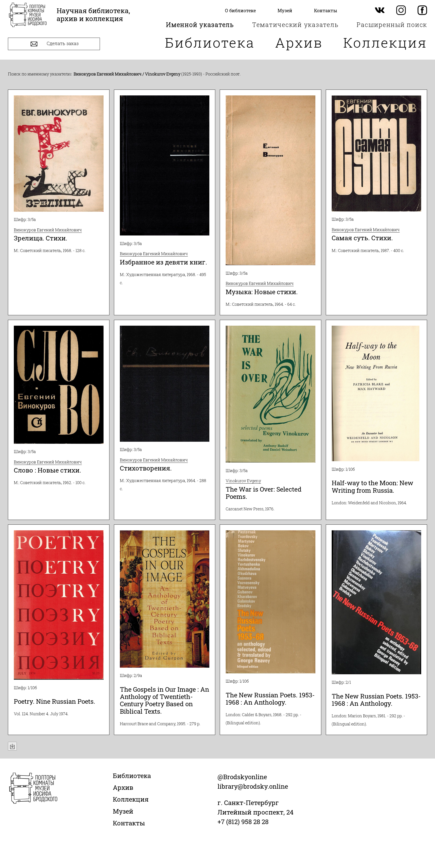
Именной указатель (200, 25)
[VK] (379, 10)
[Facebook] (422, 10)
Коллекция (385, 42)
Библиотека (210, 42)
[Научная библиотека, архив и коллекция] (28, 15)
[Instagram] (401, 10)
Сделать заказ (62, 43)
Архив (299, 42)
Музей (123, 811)
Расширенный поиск (392, 25)
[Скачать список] (12, 746)
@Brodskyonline (242, 777)
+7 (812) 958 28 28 (243, 821)
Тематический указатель (295, 25)
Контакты (129, 823)
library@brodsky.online (253, 786)
